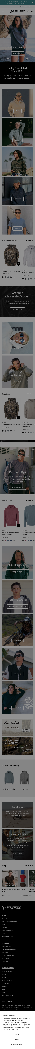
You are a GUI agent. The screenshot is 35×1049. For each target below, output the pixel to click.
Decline (17, 1039)
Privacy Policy (15, 1029)
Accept (17, 1034)
